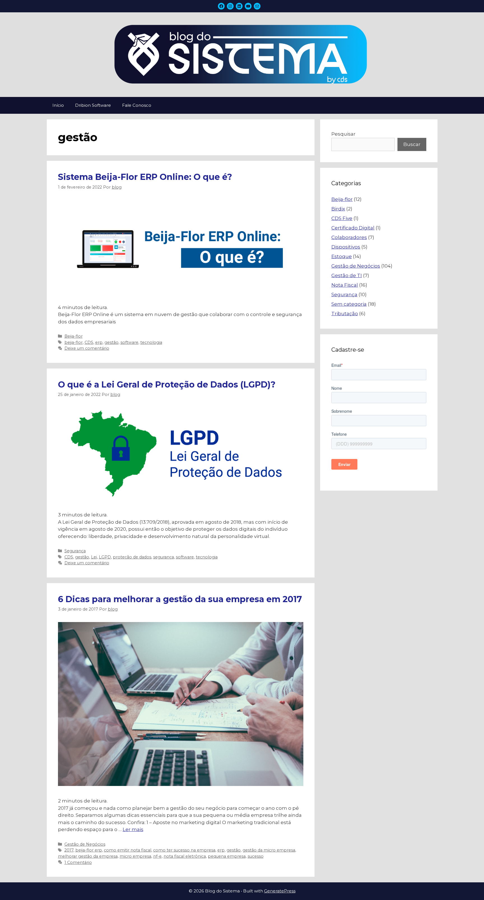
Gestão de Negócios (84, 844)
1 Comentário (78, 862)
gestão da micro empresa (269, 850)
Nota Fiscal (344, 285)
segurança (163, 557)
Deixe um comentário (86, 348)
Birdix (338, 209)
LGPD (105, 557)
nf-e (157, 856)
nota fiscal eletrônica (185, 856)
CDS (89, 342)
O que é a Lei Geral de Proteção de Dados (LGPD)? (167, 384)
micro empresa (135, 856)
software (129, 342)
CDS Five (341, 218)
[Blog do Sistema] (242, 54)
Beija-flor (73, 336)
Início (58, 105)
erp (99, 342)
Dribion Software (93, 105)
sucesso (256, 856)
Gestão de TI (346, 275)
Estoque (341, 256)
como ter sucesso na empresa (184, 850)
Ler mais (133, 829)
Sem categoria (349, 304)
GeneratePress (279, 891)
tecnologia (151, 342)
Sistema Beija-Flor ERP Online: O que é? (145, 177)
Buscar (411, 144)
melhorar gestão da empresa (88, 856)
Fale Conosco (136, 105)
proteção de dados (132, 557)
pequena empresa (227, 856)
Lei (94, 557)
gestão (111, 342)
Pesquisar (343, 134)
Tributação (344, 313)
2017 (68, 850)
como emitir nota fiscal (127, 850)
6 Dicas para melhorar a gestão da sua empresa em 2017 (180, 599)
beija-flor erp (88, 850)
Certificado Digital (352, 228)
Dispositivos (345, 247)
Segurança (75, 550)
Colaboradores (349, 237)
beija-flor (73, 342)
